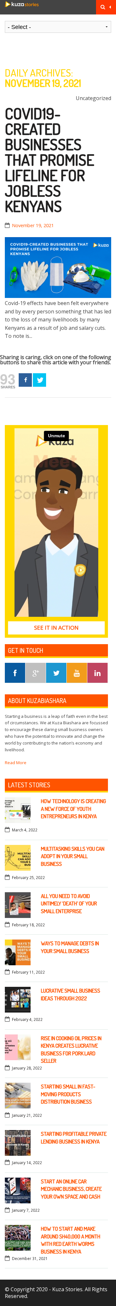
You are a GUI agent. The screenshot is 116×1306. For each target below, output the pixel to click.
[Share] (25, 380)
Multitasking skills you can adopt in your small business (72, 856)
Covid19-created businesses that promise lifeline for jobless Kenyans (49, 160)
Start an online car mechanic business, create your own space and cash (71, 1189)
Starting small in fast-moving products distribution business (68, 1094)
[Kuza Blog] (22, 7)
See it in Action (56, 627)
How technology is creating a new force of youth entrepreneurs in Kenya (73, 809)
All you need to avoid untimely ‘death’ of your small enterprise (69, 903)
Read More (15, 762)
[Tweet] (39, 380)
